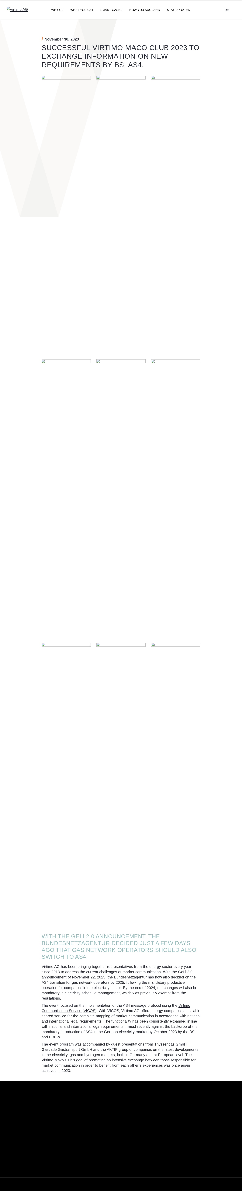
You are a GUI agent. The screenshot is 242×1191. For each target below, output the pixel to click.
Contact (168, 1109)
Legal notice (210, 1109)
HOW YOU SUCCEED (144, 9)
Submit (16, 1163)
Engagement (132, 1123)
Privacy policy (211, 1116)
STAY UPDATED (178, 9)
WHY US (57, 9)
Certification (131, 1131)
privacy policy (42, 1152)
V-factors (129, 1116)
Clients (128, 1138)
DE (227, 9)
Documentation (173, 1123)
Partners (129, 1146)
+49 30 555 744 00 (106, 1121)
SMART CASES (111, 9)
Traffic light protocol (215, 1123)
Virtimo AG (130, 1109)
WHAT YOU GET (82, 9)
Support (168, 1116)
